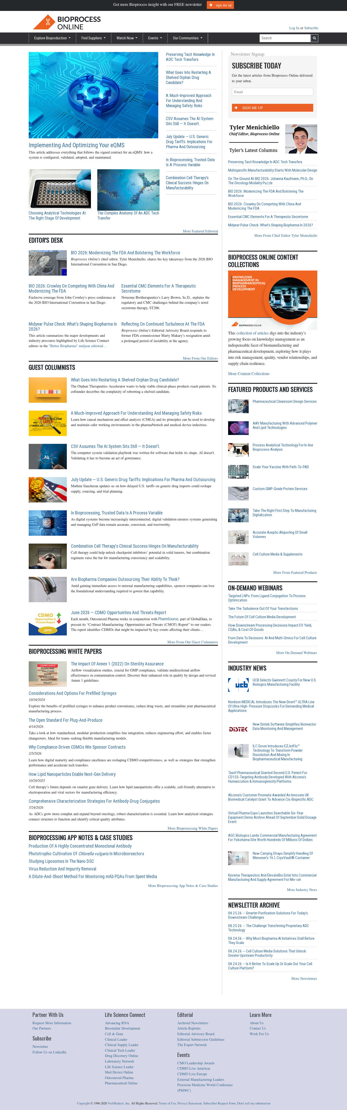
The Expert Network (192, 1044)
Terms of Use (167, 1103)
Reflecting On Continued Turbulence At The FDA (163, 324)
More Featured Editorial (200, 231)
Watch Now (126, 38)
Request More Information (52, 1022)
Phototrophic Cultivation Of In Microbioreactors (86, 853)
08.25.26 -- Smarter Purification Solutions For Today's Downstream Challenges (268, 915)
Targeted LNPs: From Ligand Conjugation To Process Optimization (267, 598)
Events (153, 38)
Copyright (83, 1103)
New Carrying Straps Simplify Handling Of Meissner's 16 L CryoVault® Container (283, 855)
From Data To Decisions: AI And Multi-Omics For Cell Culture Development (272, 640)
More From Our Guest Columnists (192, 642)
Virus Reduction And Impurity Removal (62, 868)
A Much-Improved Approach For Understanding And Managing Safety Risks (188, 100)
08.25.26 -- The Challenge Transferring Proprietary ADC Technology (268, 928)
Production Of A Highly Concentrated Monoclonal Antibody (80, 846)
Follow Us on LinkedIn (49, 1052)
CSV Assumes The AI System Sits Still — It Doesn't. (189, 121)
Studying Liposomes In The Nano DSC (61, 861)
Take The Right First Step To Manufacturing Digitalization (284, 513)
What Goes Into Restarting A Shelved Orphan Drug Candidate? (188, 77)
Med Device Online (119, 1072)
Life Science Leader (119, 1066)
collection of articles (252, 332)
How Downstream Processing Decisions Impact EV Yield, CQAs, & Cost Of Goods (270, 627)
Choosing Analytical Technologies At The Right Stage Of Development (57, 216)
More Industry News (302, 889)
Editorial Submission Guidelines (201, 1039)
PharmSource (168, 619)
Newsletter (40, 1046)
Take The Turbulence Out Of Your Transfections (263, 609)
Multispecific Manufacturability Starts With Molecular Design (272, 170)
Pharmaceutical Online (121, 1083)
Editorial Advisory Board (195, 1033)
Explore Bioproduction (51, 38)
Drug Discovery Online (121, 1055)
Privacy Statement (190, 1103)
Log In (294, 27)
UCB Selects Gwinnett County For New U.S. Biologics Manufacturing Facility (285, 682)
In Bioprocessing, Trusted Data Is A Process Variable (190, 162)
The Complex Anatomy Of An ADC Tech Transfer (128, 216)
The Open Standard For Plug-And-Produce (65, 720)
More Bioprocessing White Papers (193, 828)
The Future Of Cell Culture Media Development (262, 617)
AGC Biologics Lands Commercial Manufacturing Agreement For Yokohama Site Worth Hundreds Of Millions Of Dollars (272, 837)
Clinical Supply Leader (121, 1044)
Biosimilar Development (122, 1028)
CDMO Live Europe (192, 1073)
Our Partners (42, 1028)
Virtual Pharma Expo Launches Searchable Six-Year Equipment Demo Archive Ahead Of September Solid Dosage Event (272, 817)
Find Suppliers (92, 38)
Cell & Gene (114, 1033)
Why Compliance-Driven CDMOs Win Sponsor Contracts (77, 747)
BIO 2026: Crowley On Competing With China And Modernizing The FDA (71, 288)
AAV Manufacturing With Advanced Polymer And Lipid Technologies (285, 425)
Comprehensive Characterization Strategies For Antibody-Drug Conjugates (94, 801)
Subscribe (311, 27)
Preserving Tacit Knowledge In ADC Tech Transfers (190, 57)
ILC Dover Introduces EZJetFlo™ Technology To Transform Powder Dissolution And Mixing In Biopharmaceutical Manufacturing (278, 752)
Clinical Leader (116, 1039)
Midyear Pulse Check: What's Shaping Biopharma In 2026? (73, 327)
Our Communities (186, 38)
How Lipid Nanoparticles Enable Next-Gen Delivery (72, 774)
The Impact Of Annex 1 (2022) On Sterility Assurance (117, 663)
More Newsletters (304, 978)
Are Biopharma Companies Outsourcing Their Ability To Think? (125, 579)
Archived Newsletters (192, 1022)
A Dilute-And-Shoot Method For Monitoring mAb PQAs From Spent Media (93, 876)
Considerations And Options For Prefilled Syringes (72, 693)
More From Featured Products (295, 572)
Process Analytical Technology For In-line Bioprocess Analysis (283, 447)
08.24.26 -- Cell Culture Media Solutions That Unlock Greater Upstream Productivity (267, 953)
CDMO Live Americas (193, 1068)
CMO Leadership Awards (196, 1063)
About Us (257, 1022)
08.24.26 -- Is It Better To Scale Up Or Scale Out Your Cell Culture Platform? (270, 966)
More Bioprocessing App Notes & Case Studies (183, 885)
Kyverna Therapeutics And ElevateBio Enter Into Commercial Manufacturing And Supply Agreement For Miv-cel (272, 877)
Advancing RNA (117, 1022)
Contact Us (258, 1028)
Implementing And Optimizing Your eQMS (76, 145)
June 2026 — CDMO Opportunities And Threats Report (118, 612)
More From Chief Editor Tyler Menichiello (285, 235)
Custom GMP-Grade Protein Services (280, 489)
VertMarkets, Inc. (119, 1103)
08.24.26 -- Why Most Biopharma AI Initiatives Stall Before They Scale (271, 940)
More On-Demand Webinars (296, 652)
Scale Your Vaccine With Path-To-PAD (281, 467)
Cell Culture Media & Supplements (278, 554)
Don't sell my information (253, 1103)
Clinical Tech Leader (120, 1050)
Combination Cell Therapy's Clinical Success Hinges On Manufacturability (187, 182)
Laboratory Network (119, 1061)
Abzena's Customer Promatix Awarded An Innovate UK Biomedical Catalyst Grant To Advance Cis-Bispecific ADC (270, 797)
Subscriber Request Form (219, 1103)
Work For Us (259, 1033)
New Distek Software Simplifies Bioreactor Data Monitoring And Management (284, 726)
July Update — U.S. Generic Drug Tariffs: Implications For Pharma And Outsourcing (189, 141)
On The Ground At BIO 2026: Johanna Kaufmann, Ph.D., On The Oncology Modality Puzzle (270, 181)
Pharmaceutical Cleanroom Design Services (285, 401)
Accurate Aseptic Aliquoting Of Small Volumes (280, 534)
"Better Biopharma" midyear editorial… (78, 345)
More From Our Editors (200, 358)
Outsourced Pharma (119, 1077)
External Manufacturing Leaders (200, 1079)
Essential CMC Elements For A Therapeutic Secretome (158, 288)
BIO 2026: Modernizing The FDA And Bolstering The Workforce (125, 252)
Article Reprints (189, 1028)
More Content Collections (249, 373)
